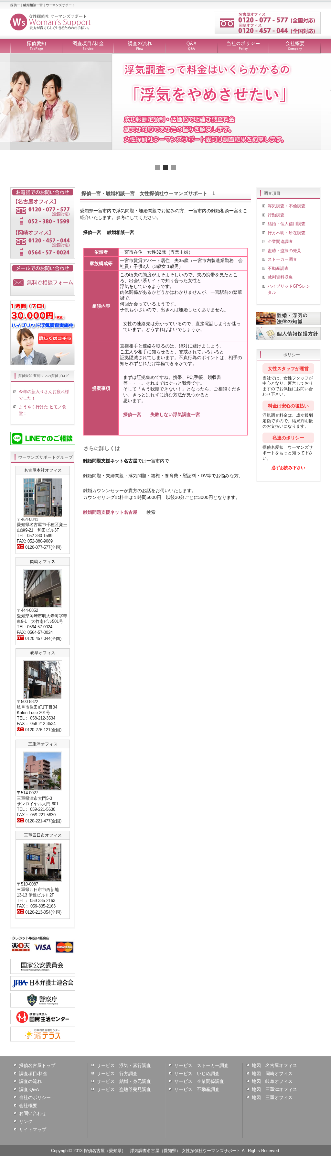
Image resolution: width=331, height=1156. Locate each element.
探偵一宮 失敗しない (161, 414)
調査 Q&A (29, 1089)
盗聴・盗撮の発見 (284, 250)
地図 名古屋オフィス (274, 1065)
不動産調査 (278, 268)
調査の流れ (140, 46)
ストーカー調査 (282, 259)
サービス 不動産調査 (196, 1089)
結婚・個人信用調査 (286, 223)
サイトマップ (32, 1129)
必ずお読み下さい (288, 467)
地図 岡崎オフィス (272, 1073)
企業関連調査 (280, 241)
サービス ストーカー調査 (201, 1065)
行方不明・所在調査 (286, 232)
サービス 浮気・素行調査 (124, 1065)
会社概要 (295, 46)
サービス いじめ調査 (196, 1073)
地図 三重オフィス (272, 1097)
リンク (26, 1121)
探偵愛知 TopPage (36, 46)
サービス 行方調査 (117, 1073)
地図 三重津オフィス (274, 1089)
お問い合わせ (32, 1113)
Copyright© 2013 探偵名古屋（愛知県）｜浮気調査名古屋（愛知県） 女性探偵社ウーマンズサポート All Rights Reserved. (165, 1150)
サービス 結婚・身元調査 (124, 1081)
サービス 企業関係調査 (199, 1081)
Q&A (191, 46)
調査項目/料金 (88, 46)
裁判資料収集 (280, 277)
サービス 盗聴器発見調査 (124, 1089)
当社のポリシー (243, 46)
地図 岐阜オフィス (272, 1081)
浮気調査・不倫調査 (286, 206)
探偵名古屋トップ (37, 1065)
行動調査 (276, 215)
